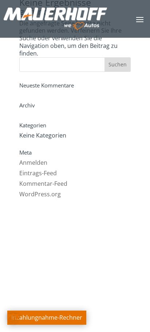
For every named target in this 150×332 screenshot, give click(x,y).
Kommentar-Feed (43, 184)
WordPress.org (40, 194)
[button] (13, 319)
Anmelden (33, 163)
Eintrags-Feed (38, 173)
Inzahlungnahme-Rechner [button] (46, 317)
